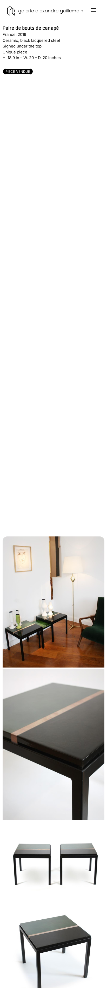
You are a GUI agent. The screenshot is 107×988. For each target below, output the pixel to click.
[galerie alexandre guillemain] (11, 10)
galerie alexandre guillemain (50, 10)
